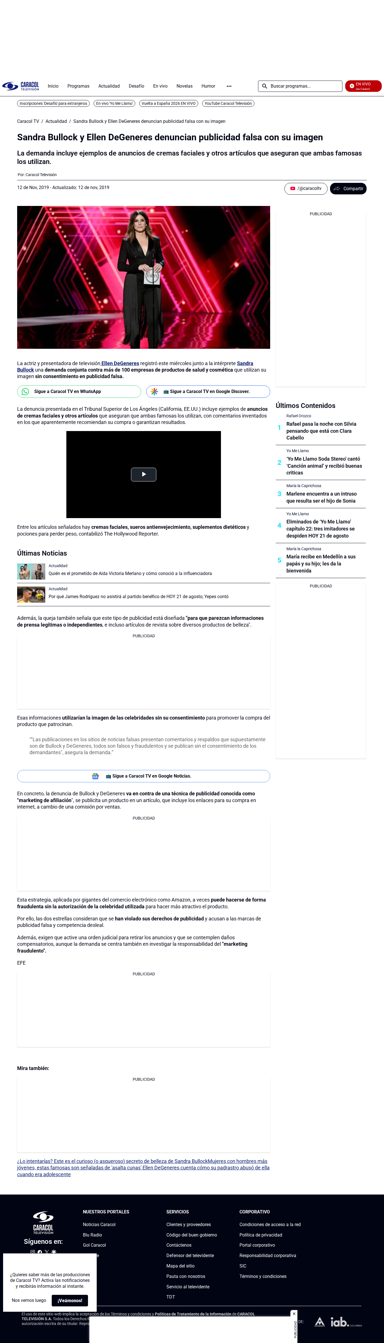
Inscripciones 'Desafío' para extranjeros (53, 103)
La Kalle (91, 1255)
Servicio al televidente (187, 1286)
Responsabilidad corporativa (268, 1255)
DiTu (87, 1266)
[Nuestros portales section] (131, 1212)
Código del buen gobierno (191, 1235)
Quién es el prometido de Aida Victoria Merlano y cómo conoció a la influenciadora (130, 573)
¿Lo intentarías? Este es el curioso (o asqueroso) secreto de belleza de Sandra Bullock (112, 1161)
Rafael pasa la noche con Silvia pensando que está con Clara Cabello (321, 431)
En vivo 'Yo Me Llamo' (114, 103)
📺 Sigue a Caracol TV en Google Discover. (206, 391)
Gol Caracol (94, 1245)
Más (229, 86)
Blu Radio (92, 1235)
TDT (170, 1297)
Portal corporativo (257, 1245)
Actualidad (56, 121)
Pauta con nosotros (185, 1276)
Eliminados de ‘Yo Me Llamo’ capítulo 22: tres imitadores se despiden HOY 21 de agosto (320, 529)
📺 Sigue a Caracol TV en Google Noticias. (148, 776)
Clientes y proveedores (188, 1224)
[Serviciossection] (215, 1212)
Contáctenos (178, 1245)
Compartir (353, 188)
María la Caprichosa (303, 485)
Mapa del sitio (180, 1266)
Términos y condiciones (263, 1276)
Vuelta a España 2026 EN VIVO (169, 103)
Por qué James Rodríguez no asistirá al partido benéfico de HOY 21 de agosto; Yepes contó (139, 596)
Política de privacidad (261, 1235)
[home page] (20, 86)
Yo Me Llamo (297, 451)
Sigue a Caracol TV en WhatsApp (67, 391)
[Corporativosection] (299, 1212)
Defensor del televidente (190, 1255)
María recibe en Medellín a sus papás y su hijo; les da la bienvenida (321, 564)
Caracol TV (28, 121)
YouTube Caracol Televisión (228, 103)
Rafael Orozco (298, 416)
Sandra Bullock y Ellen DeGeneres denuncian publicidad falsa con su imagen (149, 121)
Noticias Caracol (99, 1224)
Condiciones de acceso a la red (270, 1224)
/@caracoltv (309, 188)
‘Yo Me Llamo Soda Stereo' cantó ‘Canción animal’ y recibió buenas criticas (324, 466)
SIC (243, 1266)
